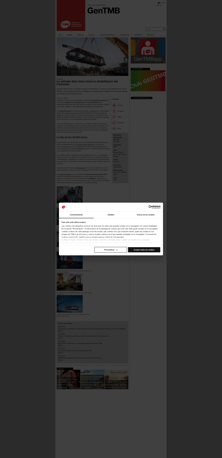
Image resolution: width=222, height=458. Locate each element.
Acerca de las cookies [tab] (146, 215)
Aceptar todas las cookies (144, 250)
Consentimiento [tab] (76, 215)
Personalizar (109, 250)
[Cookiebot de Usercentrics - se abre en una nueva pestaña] (150, 207)
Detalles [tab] (111, 215)
